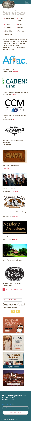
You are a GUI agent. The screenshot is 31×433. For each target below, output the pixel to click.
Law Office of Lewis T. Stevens (12, 260)
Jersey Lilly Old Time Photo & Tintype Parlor (15, 213)
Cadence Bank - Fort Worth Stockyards (15, 92)
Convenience (9, 18)
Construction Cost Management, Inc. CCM (15, 116)
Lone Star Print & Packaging (12, 283)
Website (15, 72)
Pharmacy (21, 31)
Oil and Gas (9, 31)
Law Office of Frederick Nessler (13, 237)
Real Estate (8, 34)
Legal (19, 24)
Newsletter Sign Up (15, 413)
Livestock (8, 27)
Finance (7, 24)
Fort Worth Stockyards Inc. (11, 166)
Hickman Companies (9, 189)
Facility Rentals (19, 20)
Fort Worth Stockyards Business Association (13, 141)
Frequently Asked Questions (12, 300)
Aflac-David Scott (8, 69)
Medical (20, 27)
